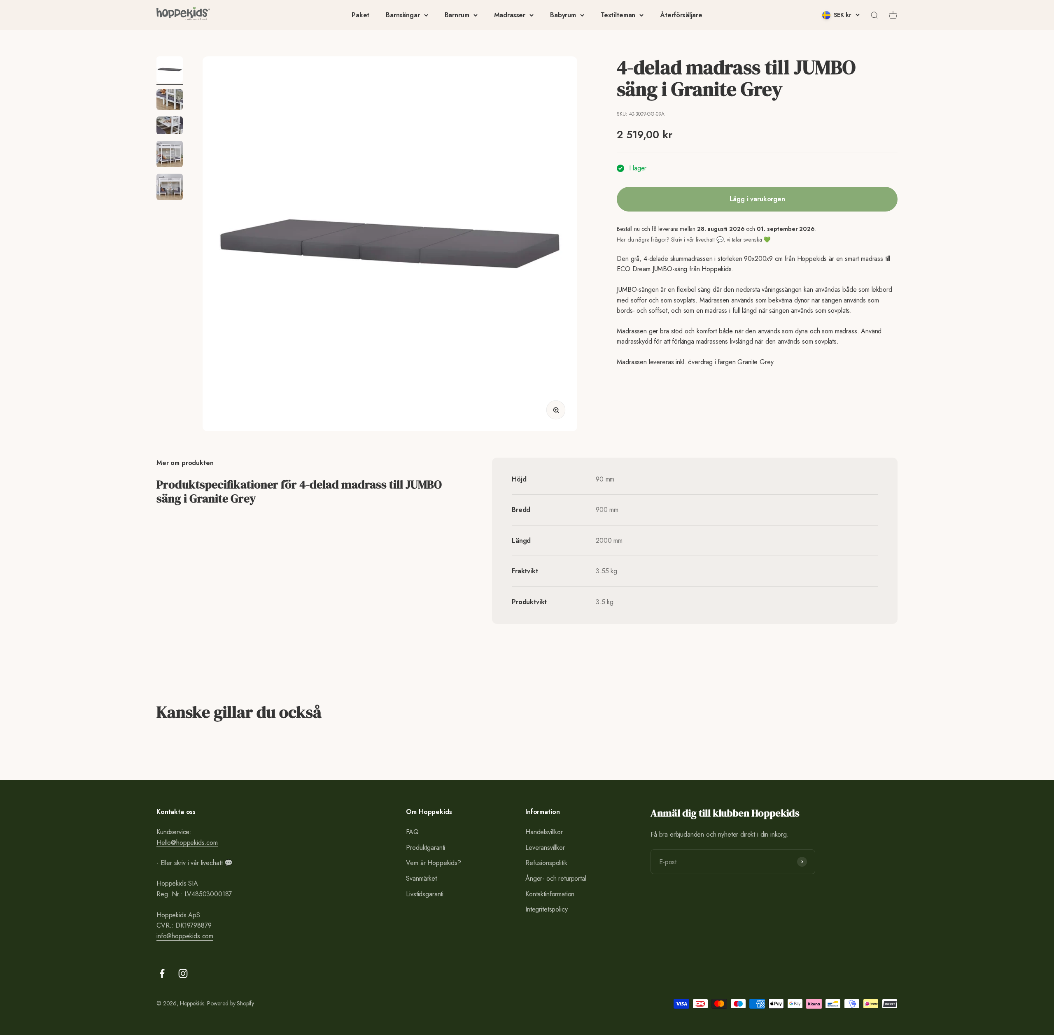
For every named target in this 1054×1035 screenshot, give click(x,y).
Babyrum (563, 15)
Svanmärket (421, 878)
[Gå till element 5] (169, 188)
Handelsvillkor (544, 832)
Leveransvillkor (545, 847)
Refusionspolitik (546, 863)
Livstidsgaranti (424, 894)
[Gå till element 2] (169, 100)
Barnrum (457, 15)
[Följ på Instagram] (183, 973)
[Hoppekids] (183, 15)
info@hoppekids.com (184, 936)
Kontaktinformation (549, 894)
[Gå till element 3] (169, 126)
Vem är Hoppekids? (433, 863)
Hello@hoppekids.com (187, 842)
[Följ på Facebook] (162, 973)
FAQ (412, 832)
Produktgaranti (425, 847)
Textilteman (618, 15)
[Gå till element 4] (169, 155)
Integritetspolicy (546, 909)
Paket (360, 15)
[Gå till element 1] (169, 70)
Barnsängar (403, 15)
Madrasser (510, 15)
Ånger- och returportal (555, 878)
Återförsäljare (681, 15)
